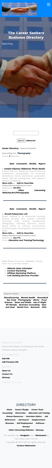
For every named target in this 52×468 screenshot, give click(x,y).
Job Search (23, 420)
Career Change (21, 409)
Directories (20, 413)
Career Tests (37, 409)
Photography (24, 300)
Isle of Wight (39, 302)
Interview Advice (34, 416)
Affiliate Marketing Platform (21, 273)
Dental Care (22, 307)
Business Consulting (29, 305)
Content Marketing (16, 271)
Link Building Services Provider (23, 275)
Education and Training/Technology (26, 240)
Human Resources (14, 416)
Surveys (26, 426)
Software (40, 423)
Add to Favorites (25, 183)
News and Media (23, 302)
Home (9, 409)
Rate (11, 163)
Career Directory (10, 148)
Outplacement (38, 420)
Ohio (44, 307)
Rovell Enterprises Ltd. (16, 214)
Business (35, 307)
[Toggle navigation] (48, 4)
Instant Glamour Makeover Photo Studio (24, 169)
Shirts (36, 300)
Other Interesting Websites (21, 430)
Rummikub (42, 297)
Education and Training (38, 413)
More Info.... (8, 183)
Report (41, 163)
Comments (21, 163)
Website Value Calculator (19, 268)
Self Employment (25, 423)
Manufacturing (11, 297)
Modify (32, 163)
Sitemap (39, 430)
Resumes (9, 423)
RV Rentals (11, 305)
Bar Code (11, 300)
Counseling (7, 413)
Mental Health (28, 297)
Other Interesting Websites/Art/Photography (23, 191)
